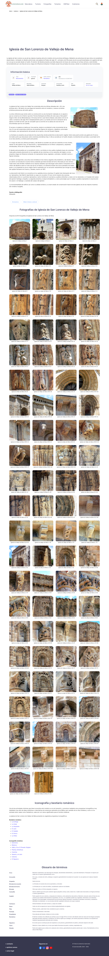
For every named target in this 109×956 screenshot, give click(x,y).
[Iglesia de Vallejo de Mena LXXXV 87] (66, 757)
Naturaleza (28, 4)
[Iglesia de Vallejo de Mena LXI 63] (66, 606)
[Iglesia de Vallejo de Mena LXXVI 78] (42, 706)
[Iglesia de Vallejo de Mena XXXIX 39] (66, 455)
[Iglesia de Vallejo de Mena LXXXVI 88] (89, 757)
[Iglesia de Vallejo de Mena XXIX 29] (19, 405)
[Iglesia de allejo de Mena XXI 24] (89, 355)
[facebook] (40, 947)
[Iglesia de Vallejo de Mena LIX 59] (66, 581)
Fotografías (47, 4)
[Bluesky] (43, 947)
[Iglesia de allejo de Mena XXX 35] (66, 430)
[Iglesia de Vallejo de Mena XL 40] (89, 455)
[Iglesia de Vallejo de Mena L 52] (89, 531)
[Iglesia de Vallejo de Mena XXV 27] (66, 380)
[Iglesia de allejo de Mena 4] (89, 229)
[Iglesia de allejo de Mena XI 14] (42, 304)
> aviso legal (9, 951)
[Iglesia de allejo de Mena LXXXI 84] (89, 732)
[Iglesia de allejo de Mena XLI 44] (89, 480)
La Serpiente (15, 826)
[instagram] (47, 947)
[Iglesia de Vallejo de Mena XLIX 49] (19, 531)
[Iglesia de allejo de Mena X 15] (66, 304)
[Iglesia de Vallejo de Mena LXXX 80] (89, 706)
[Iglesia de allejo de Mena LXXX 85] (19, 757)
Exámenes (76, 4)
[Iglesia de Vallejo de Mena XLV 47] (66, 505)
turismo (16, 11)
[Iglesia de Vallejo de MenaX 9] (19, 279)
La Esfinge (15, 822)
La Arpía (14, 824)
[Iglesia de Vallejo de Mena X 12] (89, 279)
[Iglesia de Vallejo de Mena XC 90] (42, 782)
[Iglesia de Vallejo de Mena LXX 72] (89, 656)
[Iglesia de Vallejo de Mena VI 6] (42, 254)
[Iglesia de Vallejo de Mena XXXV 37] (19, 455)
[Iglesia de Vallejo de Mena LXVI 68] (89, 631)
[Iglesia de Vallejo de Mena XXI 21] (19, 355)
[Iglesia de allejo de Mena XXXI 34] (42, 430)
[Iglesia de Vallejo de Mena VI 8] (89, 254)
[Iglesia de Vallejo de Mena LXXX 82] (42, 732)
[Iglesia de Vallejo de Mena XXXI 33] (19, 430)
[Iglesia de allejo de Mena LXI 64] (89, 606)
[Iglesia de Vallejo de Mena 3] (66, 229)
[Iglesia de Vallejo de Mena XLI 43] (66, 480)
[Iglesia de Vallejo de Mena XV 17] (19, 330)
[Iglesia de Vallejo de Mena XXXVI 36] (89, 430)
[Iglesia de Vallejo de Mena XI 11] (66, 279)
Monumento (19, 78)
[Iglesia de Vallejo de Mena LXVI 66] (42, 631)
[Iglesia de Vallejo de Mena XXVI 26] (42, 380)
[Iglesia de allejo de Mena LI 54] (42, 556)
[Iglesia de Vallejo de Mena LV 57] (19, 581)
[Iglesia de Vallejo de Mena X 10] (42, 279)
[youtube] (50, 947)
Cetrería (14, 857)
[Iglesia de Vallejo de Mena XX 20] (89, 330)
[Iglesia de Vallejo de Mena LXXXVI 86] (42, 757)
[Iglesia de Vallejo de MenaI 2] (42, 229)
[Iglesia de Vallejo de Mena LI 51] (66, 531)
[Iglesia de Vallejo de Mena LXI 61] (19, 606)
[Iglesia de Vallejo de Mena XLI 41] (19, 480)
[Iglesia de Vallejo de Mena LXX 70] (42, 656)
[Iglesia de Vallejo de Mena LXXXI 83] (66, 732)
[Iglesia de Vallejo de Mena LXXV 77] (19, 706)
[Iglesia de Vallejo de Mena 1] (19, 229)
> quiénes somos (11, 947)
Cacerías (14, 852)
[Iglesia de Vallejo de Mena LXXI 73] (19, 681)
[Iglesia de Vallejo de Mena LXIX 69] (19, 656)
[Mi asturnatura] (101, 4)
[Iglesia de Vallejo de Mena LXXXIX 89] (19, 782)
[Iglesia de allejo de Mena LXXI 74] (42, 681)
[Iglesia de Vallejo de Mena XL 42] (42, 480)
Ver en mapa (89, 85)
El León (14, 829)
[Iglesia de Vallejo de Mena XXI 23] (66, 355)
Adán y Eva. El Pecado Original (21, 847)
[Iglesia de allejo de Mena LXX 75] (66, 681)
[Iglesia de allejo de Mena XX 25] (19, 380)
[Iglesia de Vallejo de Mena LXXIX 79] (66, 706)
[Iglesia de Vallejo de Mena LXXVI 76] (89, 681)
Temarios (57, 4)
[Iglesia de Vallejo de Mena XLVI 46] (42, 505)
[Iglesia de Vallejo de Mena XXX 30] (42, 405)
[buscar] (97, 4)
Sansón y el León (17, 854)
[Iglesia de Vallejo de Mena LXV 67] (66, 631)
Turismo (38, 4)
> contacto (9, 944)
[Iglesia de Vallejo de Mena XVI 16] (89, 304)
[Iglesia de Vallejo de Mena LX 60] (89, 581)
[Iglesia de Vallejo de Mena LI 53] (19, 556)
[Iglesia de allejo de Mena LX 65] (19, 631)
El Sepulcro (15, 859)
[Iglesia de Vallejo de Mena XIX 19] (66, 330)
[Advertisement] (54, 30)
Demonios (15, 843)
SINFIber (67, 4)
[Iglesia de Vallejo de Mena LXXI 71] (66, 656)
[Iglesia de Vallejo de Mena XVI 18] (42, 330)
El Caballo (15, 831)
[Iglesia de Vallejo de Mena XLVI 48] (89, 505)
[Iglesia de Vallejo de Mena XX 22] (42, 355)
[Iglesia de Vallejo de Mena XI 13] (19, 304)
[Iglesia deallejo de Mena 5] (19, 254)
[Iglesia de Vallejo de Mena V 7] (66, 254)
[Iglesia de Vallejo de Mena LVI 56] (89, 556)
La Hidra (14, 836)
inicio (10, 11)
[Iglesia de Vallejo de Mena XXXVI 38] (42, 455)
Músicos (14, 845)
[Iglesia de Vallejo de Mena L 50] (42, 531)
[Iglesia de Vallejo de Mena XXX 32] (89, 405)
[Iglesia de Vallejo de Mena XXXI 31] (66, 405)
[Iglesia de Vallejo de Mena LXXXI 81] (19, 732)
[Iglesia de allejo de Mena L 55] (66, 556)
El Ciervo (14, 833)
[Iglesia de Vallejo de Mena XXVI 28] (89, 380)
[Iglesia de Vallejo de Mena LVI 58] (42, 581)
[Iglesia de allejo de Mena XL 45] (19, 505)
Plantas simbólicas (17, 850)
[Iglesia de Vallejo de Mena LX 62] (42, 606)
